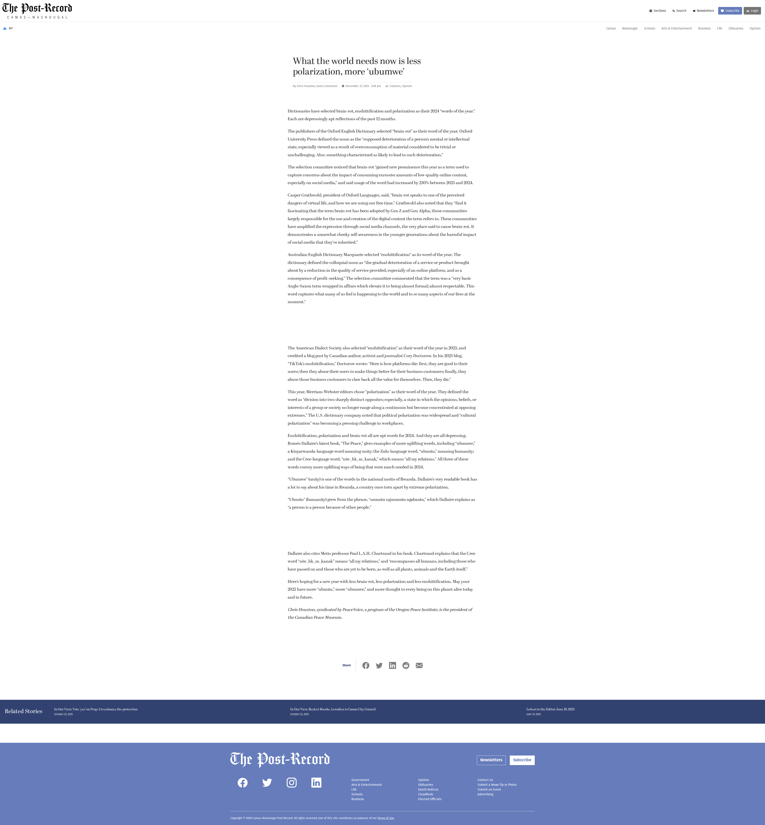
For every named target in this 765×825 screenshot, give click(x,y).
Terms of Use (386, 818)
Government (360, 780)
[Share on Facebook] (365, 665)
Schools (649, 28)
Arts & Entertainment (677, 28)
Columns (395, 86)
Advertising (485, 794)
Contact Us (485, 780)
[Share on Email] (419, 665)
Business (704, 28)
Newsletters (705, 11)
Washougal (630, 28)
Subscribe (733, 11)
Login (754, 11)
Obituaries (736, 28)
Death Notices (428, 789)
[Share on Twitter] (379, 665)
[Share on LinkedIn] (392, 665)
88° (11, 28)
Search (681, 11)
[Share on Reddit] (405, 665)
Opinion (755, 28)
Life (719, 28)
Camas (611, 28)
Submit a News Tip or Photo (497, 785)
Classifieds (425, 794)
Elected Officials (429, 799)
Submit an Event (489, 789)
